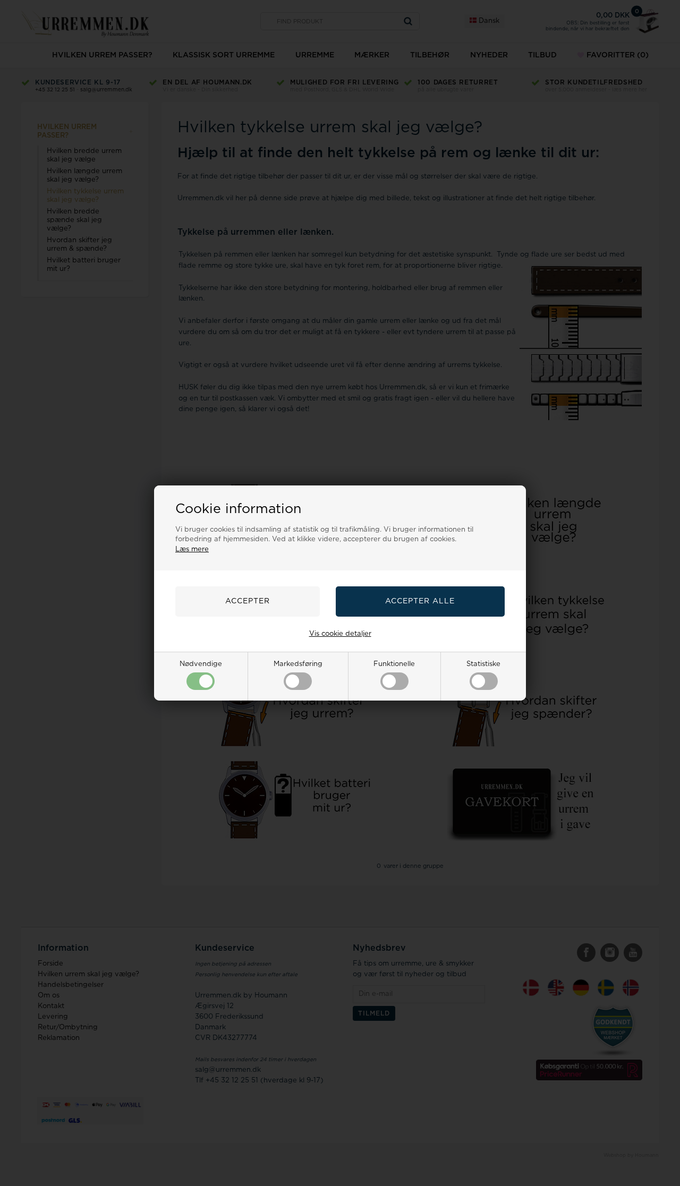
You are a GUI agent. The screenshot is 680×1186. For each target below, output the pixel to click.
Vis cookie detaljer (340, 633)
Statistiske (483, 664)
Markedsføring (298, 664)
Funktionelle (394, 664)
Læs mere (192, 549)
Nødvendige (201, 664)
